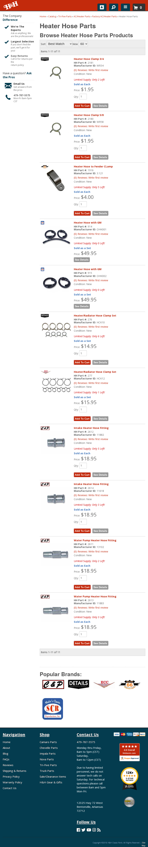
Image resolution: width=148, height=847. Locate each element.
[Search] (112, 6)
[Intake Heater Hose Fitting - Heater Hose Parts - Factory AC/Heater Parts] (56, 442)
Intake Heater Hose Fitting (91, 428)
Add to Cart (82, 105)
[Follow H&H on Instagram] (94, 830)
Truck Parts (47, 771)
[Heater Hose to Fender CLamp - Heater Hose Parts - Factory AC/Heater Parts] (56, 180)
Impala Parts (48, 753)
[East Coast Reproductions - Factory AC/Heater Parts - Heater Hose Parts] (103, 686)
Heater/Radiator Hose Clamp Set (95, 315)
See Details (100, 105)
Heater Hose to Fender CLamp (93, 166)
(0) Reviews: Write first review (91, 70)
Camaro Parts (48, 742)
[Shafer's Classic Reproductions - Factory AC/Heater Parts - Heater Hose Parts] (52, 711)
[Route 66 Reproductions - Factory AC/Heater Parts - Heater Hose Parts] (129, 687)
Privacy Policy (11, 776)
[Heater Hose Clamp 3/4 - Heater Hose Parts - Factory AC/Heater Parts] (56, 73)
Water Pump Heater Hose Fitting (95, 540)
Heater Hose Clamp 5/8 (89, 115)
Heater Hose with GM (87, 222)
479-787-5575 (22, 95)
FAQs (6, 759)
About (6, 748)
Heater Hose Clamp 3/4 (89, 59)
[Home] (11, 5)
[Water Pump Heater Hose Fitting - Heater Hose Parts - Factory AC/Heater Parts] (56, 554)
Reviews (8, 765)
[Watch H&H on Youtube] (89, 830)
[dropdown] (125, 7)
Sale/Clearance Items (53, 776)
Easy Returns (19, 56)
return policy (17, 65)
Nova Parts (47, 759)
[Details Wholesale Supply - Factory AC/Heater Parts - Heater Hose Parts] (78, 686)
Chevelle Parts (49, 748)
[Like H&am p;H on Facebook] (78, 830)
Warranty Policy (12, 782)
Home (6, 742)
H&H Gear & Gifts (51, 782)
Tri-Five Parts (48, 765)
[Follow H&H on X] (83, 830)
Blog (5, 753)
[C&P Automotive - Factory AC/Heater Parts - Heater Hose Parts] (52, 686)
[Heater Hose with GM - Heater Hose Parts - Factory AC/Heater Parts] (56, 236)
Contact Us (9, 788)
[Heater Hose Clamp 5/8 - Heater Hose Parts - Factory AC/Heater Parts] (56, 129)
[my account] (101, 7)
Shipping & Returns (14, 771)
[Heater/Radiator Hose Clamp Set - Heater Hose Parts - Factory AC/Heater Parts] (56, 329)
